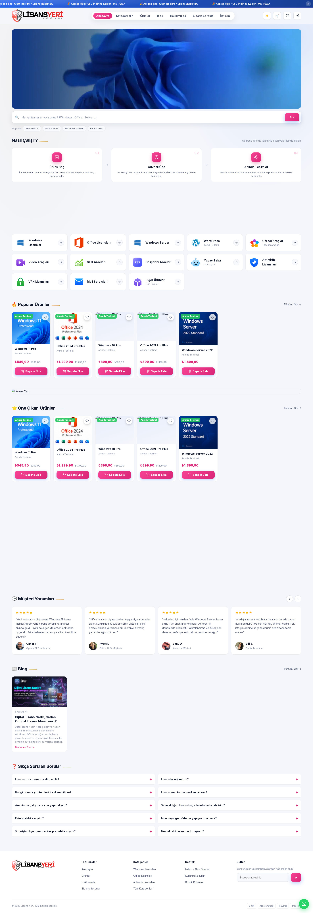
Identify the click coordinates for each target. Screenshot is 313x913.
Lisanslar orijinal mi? (229, 779)
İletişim (225, 16)
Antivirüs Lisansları (144, 882)
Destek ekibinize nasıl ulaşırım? (229, 831)
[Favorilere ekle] (45, 317)
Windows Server (74, 128)
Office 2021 (96, 128)
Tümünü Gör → (292, 304)
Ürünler (145, 16)
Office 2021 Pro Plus (154, 345)
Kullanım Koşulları (195, 875)
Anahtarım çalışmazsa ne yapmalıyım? (83, 805)
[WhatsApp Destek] (304, 904)
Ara (292, 117)
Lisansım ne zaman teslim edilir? (83, 779)
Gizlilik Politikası (194, 882)
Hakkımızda (178, 16)
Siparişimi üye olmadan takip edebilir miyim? (83, 831)
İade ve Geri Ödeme (197, 869)
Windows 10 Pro (109, 345)
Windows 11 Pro (25, 348)
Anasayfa (102, 16)
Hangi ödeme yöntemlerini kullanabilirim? (83, 792)
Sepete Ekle (33, 371)
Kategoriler (124, 16)
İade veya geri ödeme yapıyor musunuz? (229, 818)
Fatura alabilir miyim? (83, 818)
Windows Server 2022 (197, 350)
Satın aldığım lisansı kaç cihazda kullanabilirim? (229, 805)
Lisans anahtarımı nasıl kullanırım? (229, 792)
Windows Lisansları (144, 869)
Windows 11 (32, 128)
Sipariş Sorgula (203, 16)
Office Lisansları (142, 875)
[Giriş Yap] (297, 16)
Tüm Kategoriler (142, 888)
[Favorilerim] (287, 16)
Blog (160, 16)
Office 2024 (52, 128)
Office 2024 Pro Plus (71, 346)
